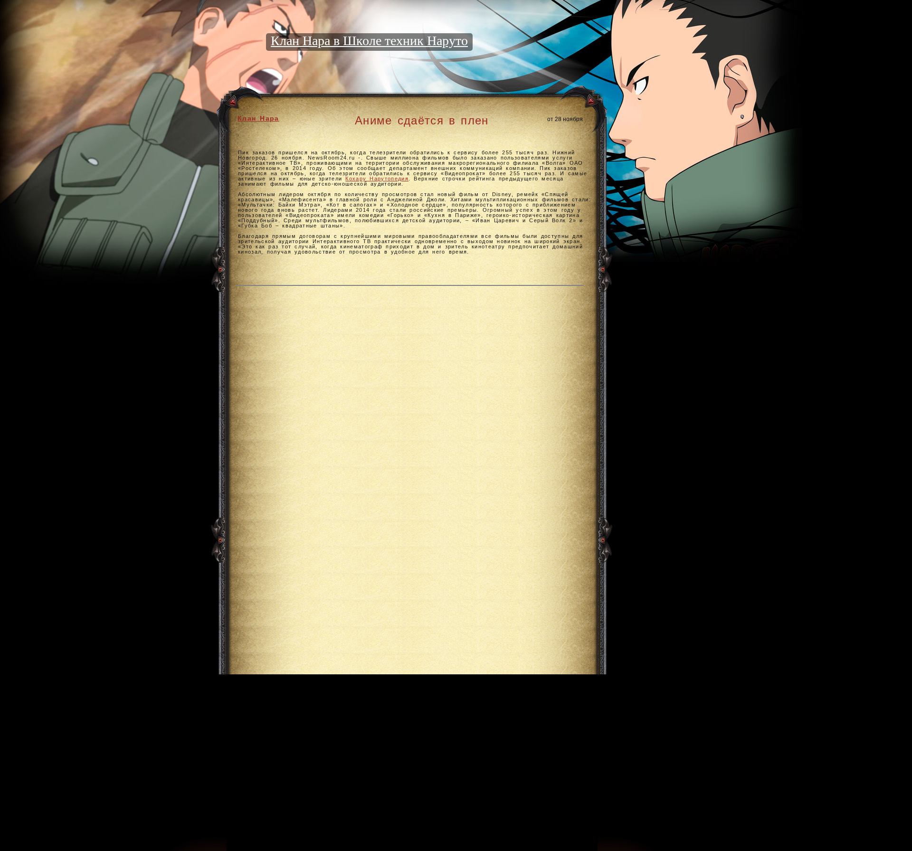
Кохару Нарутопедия (376, 178)
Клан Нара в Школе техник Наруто (369, 40)
